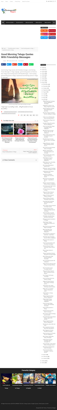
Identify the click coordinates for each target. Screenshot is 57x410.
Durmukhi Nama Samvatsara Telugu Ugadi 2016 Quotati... (49, 318)
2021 (43, 73)
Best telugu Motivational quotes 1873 (48, 166)
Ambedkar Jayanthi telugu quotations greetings (48, 216)
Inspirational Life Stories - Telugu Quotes (48, 172)
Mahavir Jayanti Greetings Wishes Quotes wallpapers (49, 183)
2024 (43, 67)
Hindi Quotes (39, 22)
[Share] (3, 64)
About (7, 1)
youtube (53, 34)
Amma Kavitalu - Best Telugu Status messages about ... (49, 344)
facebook (53, 37)
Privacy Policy (17, 1)
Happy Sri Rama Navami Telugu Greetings (48, 196)
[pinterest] (51, 1)
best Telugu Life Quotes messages (48, 276)
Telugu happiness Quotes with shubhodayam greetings (48, 109)
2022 (43, 71)
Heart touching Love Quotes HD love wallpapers (49, 334)
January (45, 358)
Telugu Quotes (19, 22)
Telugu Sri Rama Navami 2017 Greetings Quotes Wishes (48, 272)
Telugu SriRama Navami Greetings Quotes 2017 (48, 199)
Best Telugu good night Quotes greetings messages (48, 257)
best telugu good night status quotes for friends (49, 186)
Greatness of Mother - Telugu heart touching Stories (48, 175)
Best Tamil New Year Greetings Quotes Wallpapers (47, 230)
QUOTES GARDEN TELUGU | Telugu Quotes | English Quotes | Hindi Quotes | (28, 403)
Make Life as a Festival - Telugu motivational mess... (48, 290)
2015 (43, 360)
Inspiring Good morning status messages (48, 311)
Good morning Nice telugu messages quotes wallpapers (48, 127)
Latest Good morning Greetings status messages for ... (47, 340)
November (45, 86)
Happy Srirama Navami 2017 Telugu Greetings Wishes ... (49, 265)
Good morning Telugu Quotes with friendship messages (48, 304)
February (45, 356)
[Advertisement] (19, 36)
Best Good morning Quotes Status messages (49, 227)
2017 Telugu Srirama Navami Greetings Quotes (49, 206)
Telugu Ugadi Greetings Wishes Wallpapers (48, 296)
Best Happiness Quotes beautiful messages (48, 331)
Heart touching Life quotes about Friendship (49, 155)
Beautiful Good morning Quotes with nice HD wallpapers (48, 131)
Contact (11, 1)
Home (2, 1)
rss (45, 30)
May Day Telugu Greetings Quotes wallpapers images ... (49, 114)
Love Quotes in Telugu (6, 387)
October (45, 88)
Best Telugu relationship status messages (48, 337)
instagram (45, 34)
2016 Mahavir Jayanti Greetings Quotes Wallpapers (47, 159)
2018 (43, 78)
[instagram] (53, 1)
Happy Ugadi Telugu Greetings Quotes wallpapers (47, 300)
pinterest (53, 30)
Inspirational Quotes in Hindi (39, 387)
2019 (43, 76)
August (45, 91)
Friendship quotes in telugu (13, 48)
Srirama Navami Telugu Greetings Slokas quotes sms (49, 247)
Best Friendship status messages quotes (48, 268)
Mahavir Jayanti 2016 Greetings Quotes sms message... (48, 151)
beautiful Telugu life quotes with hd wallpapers (49, 124)
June (44, 95)
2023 (43, 69)
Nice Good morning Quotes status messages (49, 148)
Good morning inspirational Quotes (36, 135)
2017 (43, 80)
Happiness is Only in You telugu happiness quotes (49, 106)
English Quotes (29, 22)
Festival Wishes (9, 22)
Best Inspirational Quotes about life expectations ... (49, 328)
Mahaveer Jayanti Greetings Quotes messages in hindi (49, 169)
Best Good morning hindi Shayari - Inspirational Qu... (48, 180)
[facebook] (55, 1)
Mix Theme (44, 407)
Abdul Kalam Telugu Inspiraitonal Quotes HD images (48, 223)
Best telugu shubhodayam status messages (48, 347)
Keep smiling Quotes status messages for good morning (49, 136)
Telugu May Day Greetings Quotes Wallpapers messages (49, 102)
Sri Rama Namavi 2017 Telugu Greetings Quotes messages (49, 210)
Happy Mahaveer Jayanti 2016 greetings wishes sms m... (48, 144)
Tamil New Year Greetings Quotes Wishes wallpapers (49, 237)
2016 (43, 82)
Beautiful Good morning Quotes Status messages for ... (49, 140)
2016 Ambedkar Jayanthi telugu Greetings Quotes (49, 213)
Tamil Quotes (47, 22)
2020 (43, 75)
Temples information (50, 385)
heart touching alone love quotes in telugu (48, 279)
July (44, 93)
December (45, 84)
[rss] (47, 1)
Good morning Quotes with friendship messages (49, 243)
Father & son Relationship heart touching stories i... (49, 117)
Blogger (54, 407)
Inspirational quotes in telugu (8, 50)
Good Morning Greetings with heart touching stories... (48, 202)
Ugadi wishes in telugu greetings (48, 293)
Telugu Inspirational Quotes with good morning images (49, 254)
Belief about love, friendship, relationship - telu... (49, 163)
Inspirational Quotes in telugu (17, 387)
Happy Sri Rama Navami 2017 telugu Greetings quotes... (48, 282)
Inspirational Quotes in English (28, 387)
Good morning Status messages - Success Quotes (48, 351)
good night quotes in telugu (9, 135)
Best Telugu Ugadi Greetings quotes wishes (49, 314)
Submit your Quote (25, 1)
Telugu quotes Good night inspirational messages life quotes (20, 139)
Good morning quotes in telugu (27, 48)
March (44, 354)
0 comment (21, 60)
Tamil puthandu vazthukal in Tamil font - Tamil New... (49, 234)
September (45, 90)
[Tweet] (9, 64)
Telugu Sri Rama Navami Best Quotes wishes (48, 193)
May (44, 97)
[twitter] (49, 1)
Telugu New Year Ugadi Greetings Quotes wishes (49, 286)
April (44, 99)
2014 (43, 362)
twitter (45, 37)
